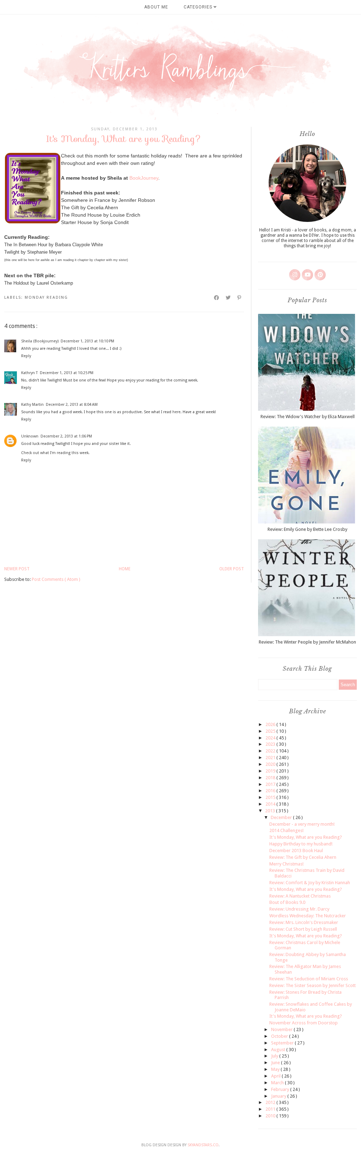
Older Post (231, 568)
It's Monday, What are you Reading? (305, 837)
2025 (270, 731)
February (280, 1089)
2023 (270, 744)
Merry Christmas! (286, 864)
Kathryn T (29, 373)
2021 (270, 757)
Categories (199, 7)
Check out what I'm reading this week (54, 453)
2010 (270, 1115)
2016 (270, 790)
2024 (270, 737)
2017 (270, 784)
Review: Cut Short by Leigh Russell (303, 929)
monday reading (46, 297)
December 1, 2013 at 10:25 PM (66, 373)
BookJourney (143, 178)
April (276, 1076)
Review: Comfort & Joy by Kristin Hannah (309, 882)
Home (124, 568)
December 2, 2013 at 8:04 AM (72, 404)
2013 (270, 810)
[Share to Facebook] (216, 298)
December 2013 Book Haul (296, 850)
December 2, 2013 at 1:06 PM (66, 436)
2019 (270, 771)
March (278, 1082)
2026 (270, 724)
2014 (270, 804)
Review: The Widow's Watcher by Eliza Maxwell (308, 416)
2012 (270, 1102)
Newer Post (17, 568)
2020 (270, 764)
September (283, 1043)
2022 (270, 750)
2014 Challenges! (286, 830)
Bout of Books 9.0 (287, 902)
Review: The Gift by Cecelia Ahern (302, 857)
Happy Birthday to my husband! (300, 843)
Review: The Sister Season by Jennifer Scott (312, 985)
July (275, 1056)
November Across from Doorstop (303, 1022)
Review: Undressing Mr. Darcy (299, 909)
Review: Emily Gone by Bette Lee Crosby (307, 529)
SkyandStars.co (203, 1145)
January (279, 1096)
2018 (270, 777)
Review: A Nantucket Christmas (300, 896)
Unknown (29, 436)
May (276, 1069)
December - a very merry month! (302, 824)
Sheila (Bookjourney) (40, 341)
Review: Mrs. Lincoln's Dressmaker (303, 922)
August (278, 1049)
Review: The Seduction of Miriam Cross (308, 978)
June (276, 1062)
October (280, 1036)
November (282, 1029)
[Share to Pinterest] (239, 298)
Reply (26, 356)
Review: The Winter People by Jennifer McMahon (307, 642)
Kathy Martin (32, 404)
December (282, 817)
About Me (156, 7)
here (176, 412)
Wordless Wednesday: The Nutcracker (307, 915)
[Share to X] (228, 298)
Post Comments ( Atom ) (56, 579)
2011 (270, 1109)
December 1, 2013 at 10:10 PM (87, 341)
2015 (270, 797)
